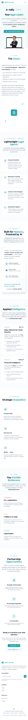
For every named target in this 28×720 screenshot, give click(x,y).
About (3, 688)
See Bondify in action (14, 31)
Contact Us (13, 645)
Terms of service (14, 713)
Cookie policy (22, 713)
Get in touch (5, 698)
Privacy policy (6, 713)
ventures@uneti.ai (13, 649)
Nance (14, 365)
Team (3, 690)
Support (4, 701)
